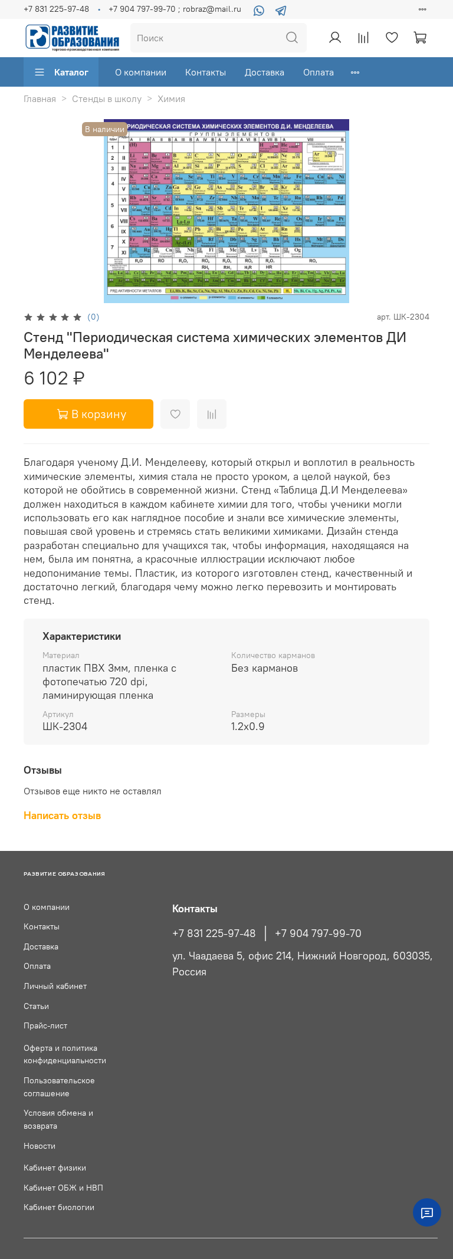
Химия (171, 98)
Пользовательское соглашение (59, 1087)
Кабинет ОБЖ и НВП (63, 1187)
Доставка (264, 72)
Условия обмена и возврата (58, 1119)
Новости (39, 1145)
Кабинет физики (55, 1167)
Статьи (36, 1006)
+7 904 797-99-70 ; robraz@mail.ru (175, 9)
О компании (140, 72)
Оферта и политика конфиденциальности (65, 1054)
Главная (40, 98)
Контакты (205, 72)
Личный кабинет (55, 986)
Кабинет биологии (59, 1207)
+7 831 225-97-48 (56, 9)
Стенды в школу (107, 98)
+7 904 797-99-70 (318, 933)
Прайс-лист (45, 1025)
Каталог (71, 72)
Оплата (318, 72)
